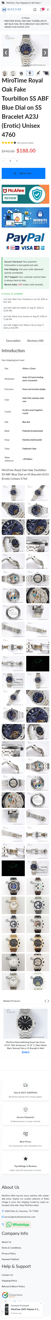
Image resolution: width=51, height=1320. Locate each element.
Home (26, 18)
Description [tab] (13, 340)
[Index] (35, 9)
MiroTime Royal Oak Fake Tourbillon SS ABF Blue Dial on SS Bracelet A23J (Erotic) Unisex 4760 (25, 474)
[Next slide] (48, 1001)
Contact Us (7, 1275)
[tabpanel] (25, 1034)
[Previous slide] (45, 1001)
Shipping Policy (9, 1281)
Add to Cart (25, 173)
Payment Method (10, 1259)
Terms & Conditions (11, 1248)
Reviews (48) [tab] (35, 340)
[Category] (47, 10)
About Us (6, 1242)
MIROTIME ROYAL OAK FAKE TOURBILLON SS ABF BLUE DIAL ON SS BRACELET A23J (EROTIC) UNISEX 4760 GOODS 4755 (26, 24)
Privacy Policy (9, 1253)
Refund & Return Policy (13, 1286)
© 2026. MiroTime (10, 1312)
